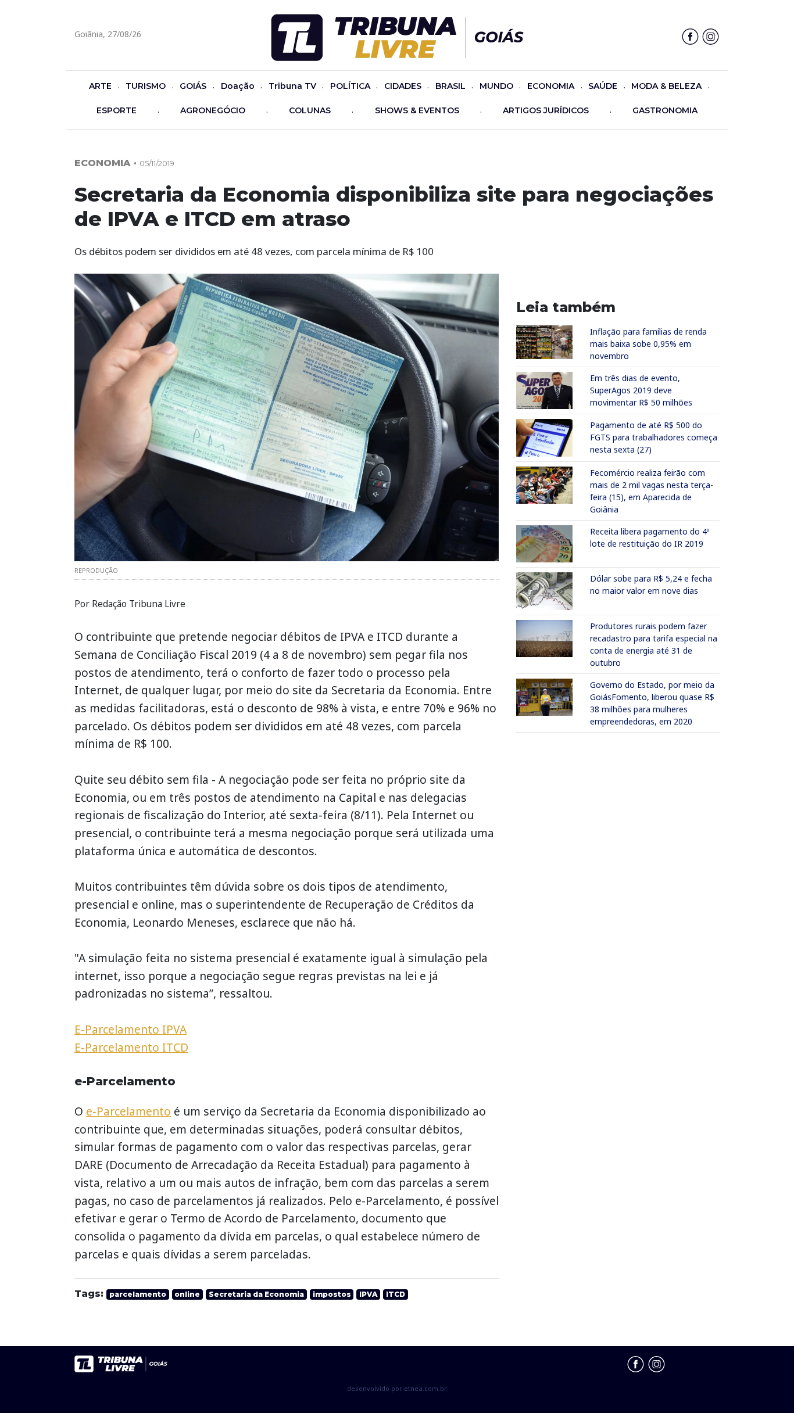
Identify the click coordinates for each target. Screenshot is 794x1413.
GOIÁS (193, 86)
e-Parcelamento (128, 1111)
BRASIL (450, 86)
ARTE (100, 86)
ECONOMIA (550, 86)
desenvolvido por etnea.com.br (397, 1388)
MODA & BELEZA (666, 86)
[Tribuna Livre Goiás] (397, 36)
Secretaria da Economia (256, 1294)
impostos (332, 1294)
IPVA (368, 1294)
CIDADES (402, 86)
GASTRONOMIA (665, 110)
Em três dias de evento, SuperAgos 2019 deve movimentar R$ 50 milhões (641, 390)
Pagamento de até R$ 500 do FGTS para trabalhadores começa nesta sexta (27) (653, 437)
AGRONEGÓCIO (212, 110)
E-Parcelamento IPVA (130, 1029)
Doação (238, 86)
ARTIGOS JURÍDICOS (546, 110)
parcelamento (137, 1294)
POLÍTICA (350, 86)
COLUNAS (310, 110)
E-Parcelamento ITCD (131, 1047)
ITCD (395, 1294)
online (187, 1294)
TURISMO (146, 86)
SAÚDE (602, 86)
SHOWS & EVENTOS (417, 110)
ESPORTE (116, 110)
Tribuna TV (292, 86)
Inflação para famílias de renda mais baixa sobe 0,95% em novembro (648, 343)
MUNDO (496, 86)
